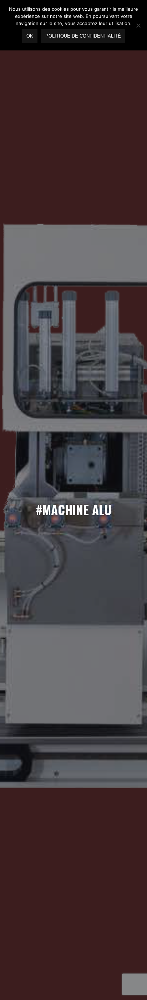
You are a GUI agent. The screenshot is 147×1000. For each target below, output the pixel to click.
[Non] (138, 25)
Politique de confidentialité (83, 36)
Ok (29, 36)
